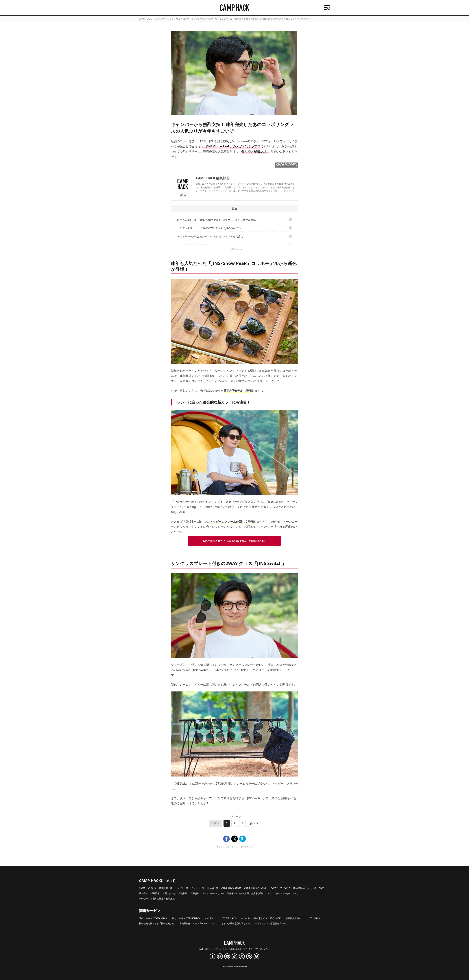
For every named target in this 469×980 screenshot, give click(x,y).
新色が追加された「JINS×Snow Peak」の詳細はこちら (234, 541)
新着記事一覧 (165, 888)
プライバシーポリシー (213, 893)
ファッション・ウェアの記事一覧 (177, 18)
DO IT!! (274, 888)
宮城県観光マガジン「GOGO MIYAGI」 (198, 923)
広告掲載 (183, 893)
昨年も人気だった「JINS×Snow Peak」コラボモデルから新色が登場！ (217, 219)
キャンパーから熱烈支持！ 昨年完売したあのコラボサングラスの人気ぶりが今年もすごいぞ (264, 18)
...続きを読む (288, 191)
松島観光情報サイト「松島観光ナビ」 (157, 923)
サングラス (247, 847)
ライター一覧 (197, 888)
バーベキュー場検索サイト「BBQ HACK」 (262, 918)
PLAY (321, 888)
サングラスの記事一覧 (206, 18)
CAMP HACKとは (147, 888)
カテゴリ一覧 (181, 888)
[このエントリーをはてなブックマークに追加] (242, 839)
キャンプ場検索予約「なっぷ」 (236, 923)
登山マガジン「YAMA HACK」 (154, 918)
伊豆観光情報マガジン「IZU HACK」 (304, 918)
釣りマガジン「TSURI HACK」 (187, 918)
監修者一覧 (212, 888)
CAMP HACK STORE (231, 888)
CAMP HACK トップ (149, 18)
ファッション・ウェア (228, 847)
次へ (252, 823)
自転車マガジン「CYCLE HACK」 (221, 918)
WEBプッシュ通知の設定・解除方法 (157, 898)
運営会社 (143, 893)
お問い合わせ (169, 893)
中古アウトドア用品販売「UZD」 (271, 923)
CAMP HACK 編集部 (211, 178)
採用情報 (155, 893)
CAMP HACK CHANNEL (256, 888)
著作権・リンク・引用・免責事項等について (249, 893)
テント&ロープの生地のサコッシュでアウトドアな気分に (210, 236)
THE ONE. (285, 888)
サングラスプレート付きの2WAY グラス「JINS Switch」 (209, 228)
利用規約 (194, 893)
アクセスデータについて (286, 893)
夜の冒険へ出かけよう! (304, 888)
